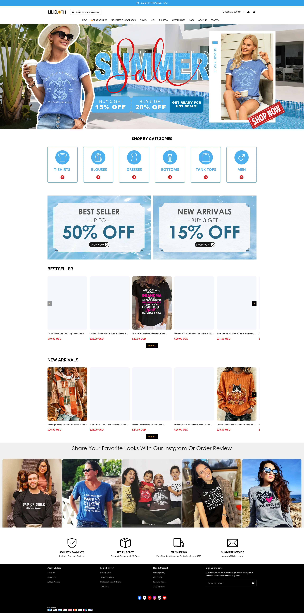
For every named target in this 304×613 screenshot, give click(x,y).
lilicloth (54, 607)
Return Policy (158, 577)
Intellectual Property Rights (110, 582)
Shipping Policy (159, 573)
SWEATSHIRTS (178, 20)
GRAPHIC (202, 20)
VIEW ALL (152, 346)
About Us (51, 573)
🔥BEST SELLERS (98, 20)
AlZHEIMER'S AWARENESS (123, 20)
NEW (84, 20)
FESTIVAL (215, 20)
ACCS (192, 20)
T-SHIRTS (163, 20)
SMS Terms (104, 586)
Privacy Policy (105, 573)
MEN (153, 20)
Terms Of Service (107, 577)
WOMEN (143, 20)
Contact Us (52, 577)
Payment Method (159, 582)
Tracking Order (159, 586)
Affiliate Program (54, 582)
